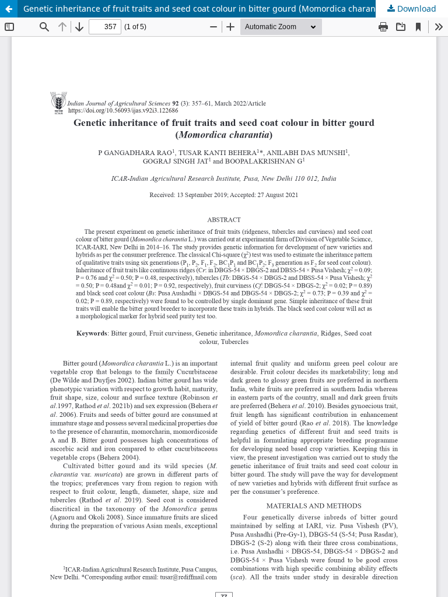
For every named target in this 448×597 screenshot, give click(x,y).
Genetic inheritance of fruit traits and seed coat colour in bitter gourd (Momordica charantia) (205, 8)
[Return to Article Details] (9, 8)
